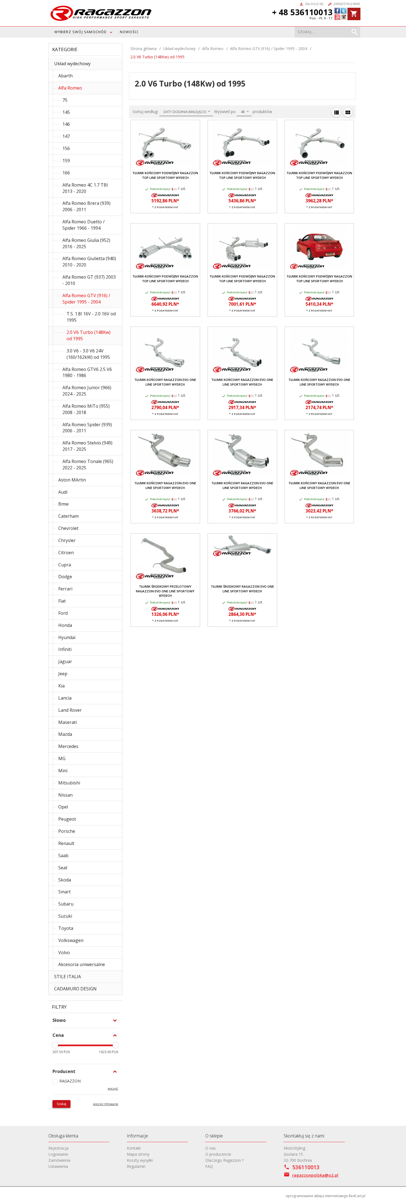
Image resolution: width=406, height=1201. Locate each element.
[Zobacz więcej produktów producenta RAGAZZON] (165, 195)
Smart (64, 892)
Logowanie (58, 1154)
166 (66, 173)
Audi (62, 492)
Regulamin (136, 1166)
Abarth (65, 76)
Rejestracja (58, 1148)
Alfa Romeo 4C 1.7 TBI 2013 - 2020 (85, 188)
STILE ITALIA (67, 977)
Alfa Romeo (70, 88)
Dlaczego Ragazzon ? (224, 1160)
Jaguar (65, 661)
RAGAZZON (70, 1081)
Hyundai (66, 637)
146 (66, 124)
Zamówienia (59, 1160)
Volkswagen (70, 940)
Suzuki (65, 916)
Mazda (65, 734)
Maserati (67, 722)
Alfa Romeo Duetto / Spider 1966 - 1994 (83, 225)
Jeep (62, 674)
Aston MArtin (72, 480)
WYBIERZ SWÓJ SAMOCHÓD (80, 32)
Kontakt (134, 1148)
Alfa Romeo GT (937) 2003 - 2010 (89, 280)
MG (61, 758)
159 (66, 161)
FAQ (209, 1166)
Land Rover (70, 710)
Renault (66, 843)
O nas (210, 1148)
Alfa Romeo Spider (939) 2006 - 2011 (87, 428)
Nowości (129, 32)
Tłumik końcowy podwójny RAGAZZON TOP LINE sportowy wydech (165, 175)
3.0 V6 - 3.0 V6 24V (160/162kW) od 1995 (88, 354)
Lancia (65, 698)
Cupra (64, 565)
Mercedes (68, 746)
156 (66, 148)
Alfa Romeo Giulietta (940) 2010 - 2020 (89, 261)
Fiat (62, 601)
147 (66, 136)
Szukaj (61, 1103)
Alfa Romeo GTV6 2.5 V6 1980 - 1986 (87, 372)
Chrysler (67, 540)
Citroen (66, 553)
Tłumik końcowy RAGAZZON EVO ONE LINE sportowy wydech (165, 382)
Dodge (65, 577)
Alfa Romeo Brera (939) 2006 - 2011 (86, 206)
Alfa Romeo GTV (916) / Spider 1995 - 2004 (86, 298)
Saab (63, 855)
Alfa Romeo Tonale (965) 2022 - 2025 (87, 464)
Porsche (66, 831)
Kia (61, 686)
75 (64, 100)
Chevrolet (68, 528)
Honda (65, 625)
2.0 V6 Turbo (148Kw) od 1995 (88, 335)
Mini (62, 771)
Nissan (65, 795)
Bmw (63, 504)
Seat (62, 868)
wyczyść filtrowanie (105, 1104)
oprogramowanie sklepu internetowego (317, 1196)
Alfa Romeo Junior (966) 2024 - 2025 (86, 390)
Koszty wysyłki (140, 1160)
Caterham (68, 516)
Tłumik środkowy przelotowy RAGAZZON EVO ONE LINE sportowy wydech (165, 591)
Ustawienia (58, 1166)
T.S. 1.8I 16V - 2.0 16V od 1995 (91, 317)
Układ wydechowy (72, 64)
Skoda (64, 880)
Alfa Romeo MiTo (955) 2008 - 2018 (86, 409)
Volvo (64, 952)
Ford (63, 613)
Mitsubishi (69, 783)
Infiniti (65, 649)
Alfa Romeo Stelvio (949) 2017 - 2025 (87, 446)
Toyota (65, 928)
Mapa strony (138, 1154)
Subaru (65, 904)
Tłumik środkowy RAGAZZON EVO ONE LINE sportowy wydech (242, 588)
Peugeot (67, 819)
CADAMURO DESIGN (75, 989)
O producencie (218, 1154)
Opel (63, 807)
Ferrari (65, 589)
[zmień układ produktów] (336, 112)
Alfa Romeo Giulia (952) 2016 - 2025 (86, 243)
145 (66, 112)
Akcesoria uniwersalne (81, 964)
